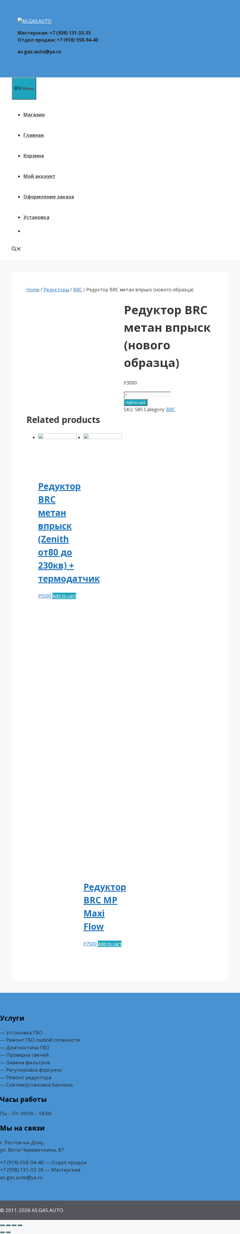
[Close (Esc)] (2, 1225)
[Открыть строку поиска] (16, 249)
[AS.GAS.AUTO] (35, 21)
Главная (33, 135)
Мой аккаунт (39, 176)
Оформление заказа (48, 196)
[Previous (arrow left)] (2, 1232)
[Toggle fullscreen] (14, 1225)
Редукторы (56, 289)
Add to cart (135, 402)
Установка (36, 217)
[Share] (8, 1225)
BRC (77, 289)
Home (33, 289)
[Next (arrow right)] (8, 1232)
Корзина (33, 155)
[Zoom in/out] (20, 1225)
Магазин (34, 114)
